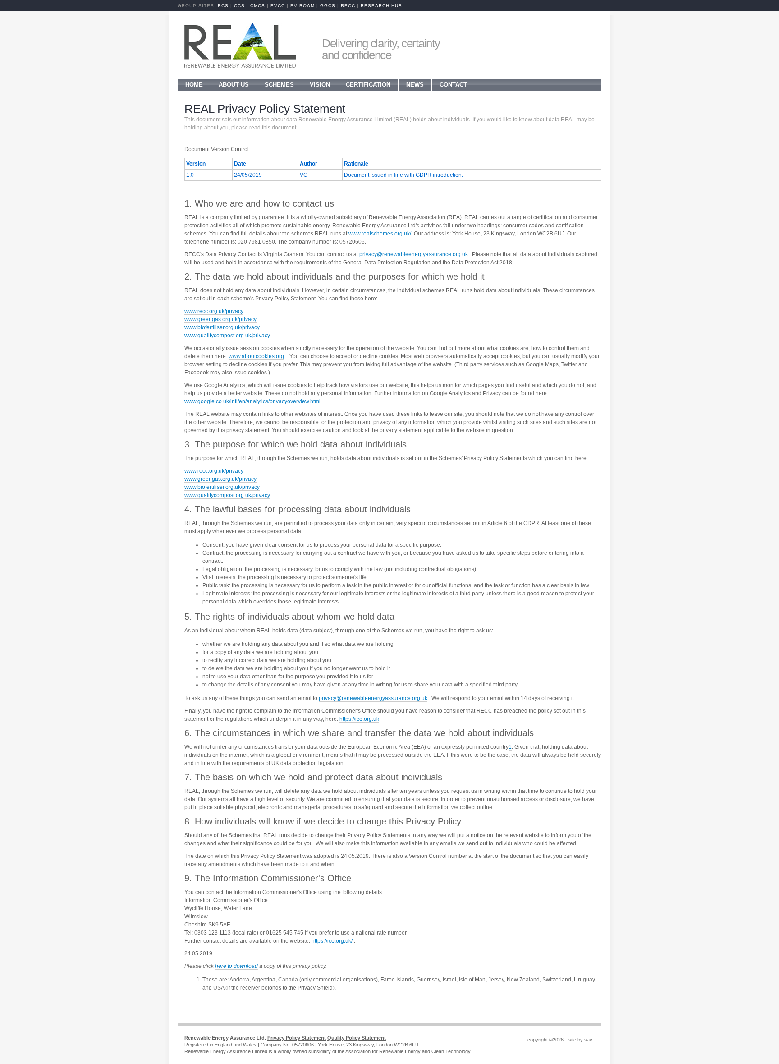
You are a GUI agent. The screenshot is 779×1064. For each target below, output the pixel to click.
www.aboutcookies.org (256, 356)
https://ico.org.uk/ (332, 941)
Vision (320, 84)
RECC (348, 5)
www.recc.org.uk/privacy (213, 311)
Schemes (279, 84)
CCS (239, 5)
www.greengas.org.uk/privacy (220, 319)
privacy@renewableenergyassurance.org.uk (413, 254)
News (415, 84)
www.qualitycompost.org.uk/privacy (227, 335)
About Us (234, 84)
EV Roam (302, 5)
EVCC (277, 5)
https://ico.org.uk (359, 719)
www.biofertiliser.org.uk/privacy (222, 327)
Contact (453, 84)
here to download (236, 966)
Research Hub (381, 5)
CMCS (257, 5)
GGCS (327, 5)
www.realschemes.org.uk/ (379, 233)
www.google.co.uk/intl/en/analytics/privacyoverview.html (253, 401)
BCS (223, 5)
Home (194, 84)
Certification (368, 84)
